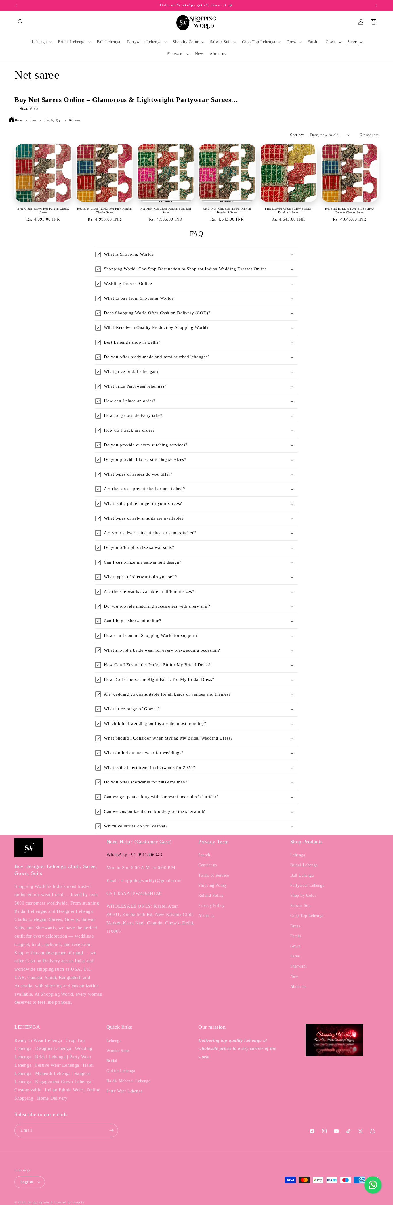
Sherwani (298, 966)
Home (18, 120)
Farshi (296, 936)
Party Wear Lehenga (124, 1091)
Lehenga (297, 855)
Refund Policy (211, 895)
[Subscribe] (111, 1130)
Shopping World (40, 1202)
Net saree (75, 120)
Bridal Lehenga (304, 865)
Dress (295, 926)
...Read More (27, 108)
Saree (34, 120)
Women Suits (118, 1051)
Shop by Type (53, 120)
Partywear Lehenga (307, 885)
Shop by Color (303, 895)
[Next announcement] (376, 5)
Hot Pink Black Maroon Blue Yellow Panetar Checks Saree (349, 210)
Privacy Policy (211, 905)
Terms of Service (213, 875)
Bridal (112, 1061)
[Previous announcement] (16, 5)
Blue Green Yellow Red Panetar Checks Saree (43, 210)
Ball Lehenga (302, 875)
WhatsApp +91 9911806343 (134, 854)
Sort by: (297, 135)
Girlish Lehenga (120, 1071)
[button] (20, 22)
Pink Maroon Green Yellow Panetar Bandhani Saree (288, 210)
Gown (295, 946)
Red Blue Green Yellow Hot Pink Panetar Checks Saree (104, 210)
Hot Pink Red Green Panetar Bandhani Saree (165, 210)
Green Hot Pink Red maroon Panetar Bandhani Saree (227, 210)
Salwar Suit (300, 905)
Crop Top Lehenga (307, 915)
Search (204, 855)
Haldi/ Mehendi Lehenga (128, 1081)
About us (206, 915)
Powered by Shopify (69, 1202)
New (294, 976)
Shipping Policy (212, 885)
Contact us (207, 865)
